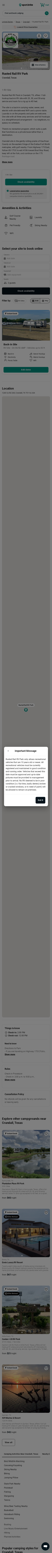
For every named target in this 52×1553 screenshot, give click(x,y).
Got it (40, 800)
